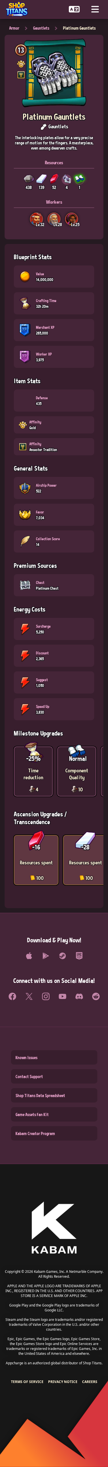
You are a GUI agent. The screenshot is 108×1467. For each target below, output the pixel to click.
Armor (14, 27)
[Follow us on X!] (29, 996)
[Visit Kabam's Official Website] (54, 1228)
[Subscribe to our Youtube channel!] (62, 996)
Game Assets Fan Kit (32, 1114)
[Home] (19, 9)
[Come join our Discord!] (79, 996)
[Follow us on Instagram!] (46, 996)
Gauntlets (41, 27)
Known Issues (26, 1057)
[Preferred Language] (74, 9)
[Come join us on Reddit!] (96, 996)
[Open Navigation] (95, 9)
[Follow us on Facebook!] (12, 996)
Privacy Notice (62, 1381)
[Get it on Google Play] (46, 956)
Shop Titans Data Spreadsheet (40, 1095)
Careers (89, 1381)
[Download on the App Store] (29, 956)
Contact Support (29, 1076)
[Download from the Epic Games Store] (79, 956)
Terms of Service (27, 1381)
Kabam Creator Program (35, 1133)
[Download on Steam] (62, 956)
